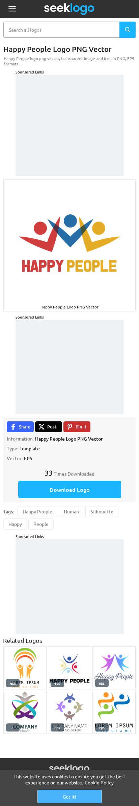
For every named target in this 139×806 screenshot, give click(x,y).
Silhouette (101, 511)
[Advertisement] (69, 117)
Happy (15, 524)
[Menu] (12, 9)
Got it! (69, 797)
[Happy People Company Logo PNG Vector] (69, 712)
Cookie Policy (99, 782)
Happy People (37, 511)
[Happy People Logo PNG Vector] (25, 667)
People (41, 524)
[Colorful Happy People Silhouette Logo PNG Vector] (114, 712)
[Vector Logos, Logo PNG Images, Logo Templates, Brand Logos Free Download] (69, 9)
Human (71, 511)
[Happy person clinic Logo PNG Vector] (25, 712)
